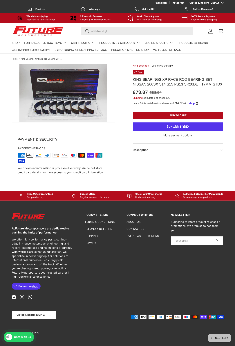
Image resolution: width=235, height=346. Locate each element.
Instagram (178, 2)
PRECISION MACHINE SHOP (130, 49)
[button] (221, 31)
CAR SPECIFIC (80, 42)
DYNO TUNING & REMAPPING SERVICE (81, 49)
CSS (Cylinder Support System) (31, 49)
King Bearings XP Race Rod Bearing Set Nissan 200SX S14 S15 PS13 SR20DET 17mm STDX (41, 59)
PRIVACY (90, 243)
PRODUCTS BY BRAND (193, 42)
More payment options (178, 135)
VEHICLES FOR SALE (167, 49)
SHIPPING (91, 236)
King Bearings (141, 65)
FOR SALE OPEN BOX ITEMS (43, 42)
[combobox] (137, 31)
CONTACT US (135, 229)
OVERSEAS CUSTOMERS (142, 236)
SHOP (16, 42)
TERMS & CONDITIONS (100, 222)
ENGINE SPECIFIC (156, 42)
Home (15, 59)
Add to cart (178, 115)
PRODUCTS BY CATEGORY (117, 42)
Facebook (161, 2)
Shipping (138, 97)
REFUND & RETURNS (98, 229)
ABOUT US (133, 222)
